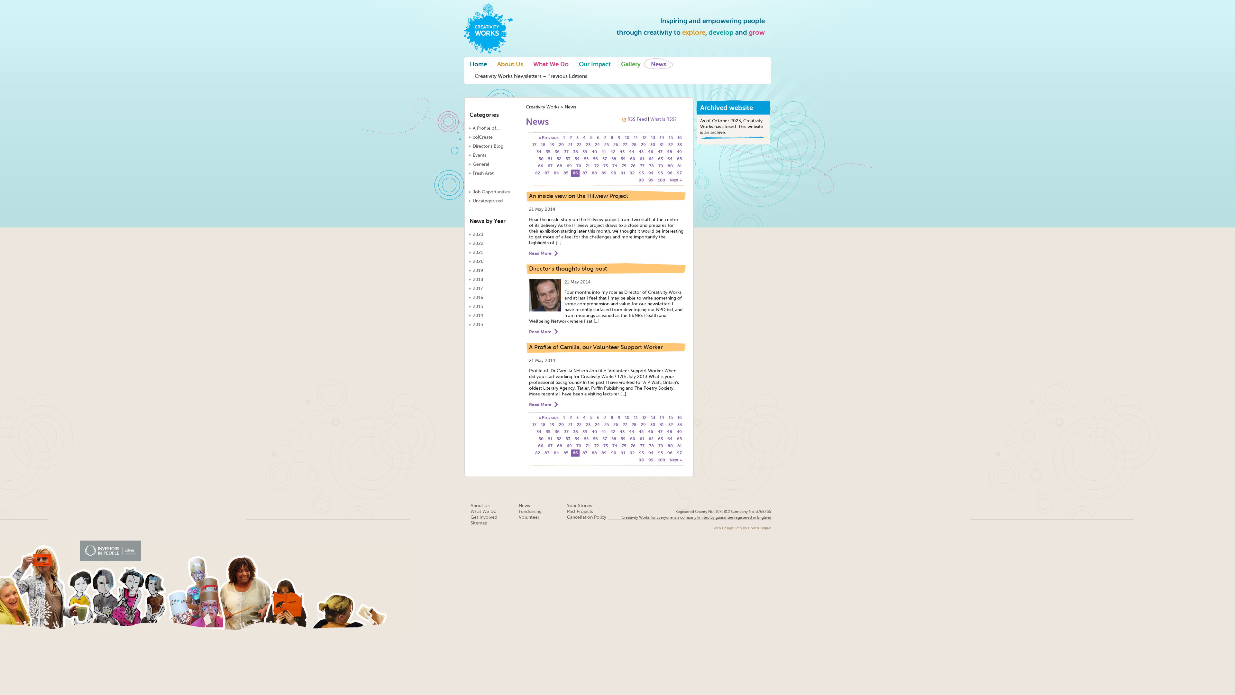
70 (578, 165)
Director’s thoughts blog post (568, 268)
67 (550, 165)
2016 (478, 297)
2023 (478, 234)
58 (613, 158)
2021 (478, 252)
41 (603, 151)
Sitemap (479, 523)
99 (651, 180)
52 (559, 158)
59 (623, 158)
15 (671, 137)
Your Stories (579, 505)
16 (679, 137)
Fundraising (530, 511)
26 (615, 144)
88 (594, 173)
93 (641, 173)
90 (613, 173)
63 (660, 158)
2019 (478, 270)
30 (652, 144)
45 (641, 151)
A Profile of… (486, 128)
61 (642, 158)
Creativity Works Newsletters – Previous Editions (531, 76)
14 (662, 137)
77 (642, 165)
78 (651, 165)
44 (631, 151)
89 (604, 173)
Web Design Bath (728, 528)
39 (584, 151)
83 (546, 173)
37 (566, 151)
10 (627, 137)
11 (636, 137)
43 (622, 151)
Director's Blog (488, 146)
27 (625, 144)
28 (634, 144)
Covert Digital (759, 528)
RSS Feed (637, 119)
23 (588, 144)
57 (604, 158)
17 (534, 144)
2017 (478, 288)
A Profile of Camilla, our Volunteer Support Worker (596, 347)
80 (670, 165)
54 (577, 158)
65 (679, 158)
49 (679, 151)
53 (568, 158)
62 (651, 158)
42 (612, 151)
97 (679, 173)
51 (550, 158)
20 (561, 144)
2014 (478, 315)
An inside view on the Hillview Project (578, 196)
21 (570, 144)
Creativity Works (542, 107)
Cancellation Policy (586, 517)
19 (552, 144)
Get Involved (484, 517)
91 (623, 173)
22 (579, 144)
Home (478, 64)
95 (660, 173)
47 (660, 151)
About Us (510, 64)
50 (541, 158)
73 (605, 165)
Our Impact (595, 64)
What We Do (551, 64)
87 (584, 173)
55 (586, 158)
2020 (478, 261)
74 (614, 165)
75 (624, 165)
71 (588, 165)
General (481, 164)
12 (644, 137)
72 (596, 165)
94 (651, 173)
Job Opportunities (491, 192)
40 (594, 151)
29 (643, 144)
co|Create (483, 137)
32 (670, 144)
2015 (478, 306)
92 (632, 173)
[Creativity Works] (488, 28)
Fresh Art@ (484, 173)
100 (661, 180)
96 (669, 173)
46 (650, 151)
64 (669, 158)
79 (660, 165)
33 (679, 144)
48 (669, 151)
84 (556, 173)
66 (540, 165)
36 (557, 151)
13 (653, 137)
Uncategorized (488, 201)
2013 (478, 324)
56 (595, 158)
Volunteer (529, 517)
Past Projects (580, 511)
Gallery (631, 64)
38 (575, 151)
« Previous (549, 137)
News (658, 64)
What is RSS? (663, 119)
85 (565, 173)
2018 (478, 279)
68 (559, 165)
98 (641, 180)
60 (632, 158)
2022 (478, 243)
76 (633, 165)
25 (606, 144)
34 (538, 151)
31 (662, 144)
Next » (676, 180)
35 (548, 151)
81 (679, 165)
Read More (540, 253)
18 (543, 144)
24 (597, 144)
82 (537, 173)
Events (479, 155)
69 (569, 165)
